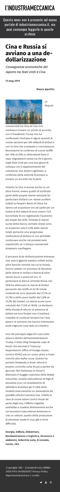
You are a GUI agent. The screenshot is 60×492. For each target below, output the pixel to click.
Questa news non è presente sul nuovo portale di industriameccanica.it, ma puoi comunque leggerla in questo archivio (30, 27)
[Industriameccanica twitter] (41, 482)
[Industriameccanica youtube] (46, 482)
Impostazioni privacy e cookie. (23, 475)
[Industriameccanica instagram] (51, 482)
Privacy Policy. (40, 471)
